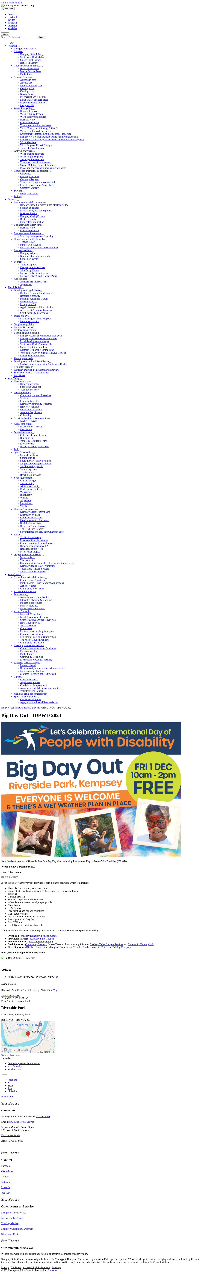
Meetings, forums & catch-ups (29, 645)
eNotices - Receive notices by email (38, 674)
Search (4, 37)
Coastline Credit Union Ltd (86, 947)
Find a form (26, 74)
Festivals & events (23, 432)
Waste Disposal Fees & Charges (36, 145)
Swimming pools (28, 469)
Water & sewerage (23, 151)
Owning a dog (27, 88)
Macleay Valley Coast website (35, 273)
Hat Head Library (29, 62)
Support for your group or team (35, 463)
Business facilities (23, 250)
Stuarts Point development (33, 571)
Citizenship (25, 415)
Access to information (25, 591)
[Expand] (19, 46)
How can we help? (29, 68)
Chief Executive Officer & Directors (38, 619)
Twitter (4, 1176)
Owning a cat (27, 91)
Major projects (27, 557)
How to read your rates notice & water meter (42, 668)
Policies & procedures (31, 602)
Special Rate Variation (25, 696)
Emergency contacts (30, 514)
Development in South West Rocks (31, 361)
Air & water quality (30, 486)
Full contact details (10, 1135)
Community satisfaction (32, 642)
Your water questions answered (35, 162)
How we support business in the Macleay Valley (44, 205)
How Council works (30, 622)
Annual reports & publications (35, 597)
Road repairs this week (31, 548)
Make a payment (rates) (32, 671)
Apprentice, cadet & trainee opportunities (40, 688)
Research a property (30, 295)
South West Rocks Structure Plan (36, 344)
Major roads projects (30, 551)
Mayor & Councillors (31, 614)
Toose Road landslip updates (34, 568)
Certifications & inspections (34, 313)
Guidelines (25, 173)
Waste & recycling (23, 108)
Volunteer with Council (31, 691)
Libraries (18, 51)
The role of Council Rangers (34, 639)
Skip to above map (10, 1055)
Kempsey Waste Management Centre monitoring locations (49, 136)
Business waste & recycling (27, 224)
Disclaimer (16, 1267)
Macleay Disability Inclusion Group (39, 935)
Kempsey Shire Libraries (13, 1212)
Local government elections (34, 617)
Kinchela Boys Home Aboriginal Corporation (49, 947)
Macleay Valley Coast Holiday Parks (38, 276)
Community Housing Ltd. (141, 944)
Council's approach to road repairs (37, 543)
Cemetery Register (29, 179)
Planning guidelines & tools (34, 298)
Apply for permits (23, 423)
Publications (20, 594)
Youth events (14, 1069)
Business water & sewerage (27, 233)
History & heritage (29, 406)
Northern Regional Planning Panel (37, 349)
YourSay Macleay (10, 1223)
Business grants (28, 219)
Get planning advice (24, 324)
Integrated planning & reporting (36, 600)
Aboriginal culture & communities (31, 418)
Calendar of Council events (33, 435)
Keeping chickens (29, 94)
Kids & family (15, 1066)
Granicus (52, 1270)
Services (18, 190)
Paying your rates (29, 193)
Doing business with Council (28, 239)
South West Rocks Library (33, 57)
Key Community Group (41, 941)
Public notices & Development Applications (42, 583)
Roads (17, 534)
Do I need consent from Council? (36, 293)
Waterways (25, 492)
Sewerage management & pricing (36, 236)
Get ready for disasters (31, 517)
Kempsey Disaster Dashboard (35, 511)
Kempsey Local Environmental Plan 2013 (41, 335)
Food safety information (32, 222)
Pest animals (26, 503)
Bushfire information (30, 523)
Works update (27, 560)
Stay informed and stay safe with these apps (42, 531)
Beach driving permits (31, 426)
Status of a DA (21, 315)
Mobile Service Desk (30, 71)
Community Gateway (36, 944)
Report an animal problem (33, 102)
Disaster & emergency (25, 509)
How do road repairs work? (34, 546)
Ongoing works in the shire (27, 554)
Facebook (6, 1166)
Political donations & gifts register (37, 631)
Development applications (27, 290)
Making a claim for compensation (30, 693)
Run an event (26, 438)
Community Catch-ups (31, 656)
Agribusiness (20, 278)
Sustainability (27, 483)
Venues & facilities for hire (33, 440)
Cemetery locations (29, 176)
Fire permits (26, 429)
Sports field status (29, 455)
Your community (22, 392)
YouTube (5, 1192)
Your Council (14, 574)
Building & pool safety (25, 327)
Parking (18, 196)
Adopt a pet (26, 82)
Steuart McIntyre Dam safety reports (38, 165)
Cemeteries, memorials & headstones (32, 170)
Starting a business (29, 207)
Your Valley (13, 378)
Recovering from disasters (33, 526)
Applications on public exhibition (36, 307)
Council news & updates (32, 580)
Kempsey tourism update (32, 267)
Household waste (28, 111)
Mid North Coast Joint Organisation (38, 637)
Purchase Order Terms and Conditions (39, 247)
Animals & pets (21, 77)
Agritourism (26, 284)
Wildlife (24, 497)
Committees (26, 628)
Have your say (21, 381)
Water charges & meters (32, 153)
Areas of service (28, 625)
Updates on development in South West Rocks (43, 364)
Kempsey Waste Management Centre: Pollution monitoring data (52, 139)
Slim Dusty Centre (29, 259)
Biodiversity (26, 494)
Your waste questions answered (35, 125)
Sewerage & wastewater (32, 159)
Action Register (28, 585)
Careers (17, 676)
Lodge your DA (28, 304)
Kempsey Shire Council (42, 938)
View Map (52, 990)
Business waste (27, 119)
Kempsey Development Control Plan (38, 338)
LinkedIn (5, 1187)
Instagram (6, 1182)
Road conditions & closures (34, 540)
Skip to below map (10, 995)
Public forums (27, 654)
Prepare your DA (28, 301)
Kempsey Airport (28, 253)
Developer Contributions (32, 355)
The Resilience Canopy (32, 529)
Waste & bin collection (31, 114)
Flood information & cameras (34, 520)
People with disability (31, 409)
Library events (27, 443)
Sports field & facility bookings (35, 460)
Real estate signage (23, 367)
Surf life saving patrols (31, 466)
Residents (12, 45)
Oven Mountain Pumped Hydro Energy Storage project (47, 563)
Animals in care (28, 79)
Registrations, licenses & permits (36, 210)
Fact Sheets (19, 375)
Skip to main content (11, 2)
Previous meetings (29, 651)
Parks (16, 449)
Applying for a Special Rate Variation (39, 702)
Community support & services (35, 395)
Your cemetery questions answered (37, 182)
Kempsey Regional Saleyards (35, 256)
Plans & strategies (29, 605)
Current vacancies (29, 679)
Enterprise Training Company (116, 947)
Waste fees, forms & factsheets (35, 131)
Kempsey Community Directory (36, 403)
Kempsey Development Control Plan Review (36, 369)
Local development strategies (34, 341)
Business (12, 199)
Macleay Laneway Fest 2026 (34, 446)
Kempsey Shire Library (32, 54)
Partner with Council (30, 244)
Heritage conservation (25, 330)
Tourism (18, 261)
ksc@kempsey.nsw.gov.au (21, 1121)
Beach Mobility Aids (30, 475)
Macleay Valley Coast (12, 1218)
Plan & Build (14, 287)
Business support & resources (28, 202)
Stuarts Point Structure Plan (34, 347)
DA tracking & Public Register (35, 318)
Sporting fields (27, 457)
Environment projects (31, 489)
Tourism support (28, 264)
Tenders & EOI (28, 241)
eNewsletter (7, 1171)
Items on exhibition (29, 321)
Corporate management (31, 634)
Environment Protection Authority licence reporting (45, 133)
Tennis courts (26, 472)
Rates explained (28, 665)
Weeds (23, 506)
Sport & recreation (23, 452)
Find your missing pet (31, 85)
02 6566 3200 (43, 1116)
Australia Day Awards (31, 412)
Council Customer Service (27, 65)
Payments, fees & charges (26, 662)
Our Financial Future (30, 699)
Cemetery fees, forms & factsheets (37, 185)
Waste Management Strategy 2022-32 (39, 128)
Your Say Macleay (29, 389)
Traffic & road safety (30, 537)
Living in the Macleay (25, 48)
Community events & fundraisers (24, 1063)
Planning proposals (23, 358)
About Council (21, 611)
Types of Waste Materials (32, 148)
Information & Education (32, 608)
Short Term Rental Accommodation (31, 372)
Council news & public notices (29, 577)
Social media (43, 1267)
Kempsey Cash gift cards (32, 216)
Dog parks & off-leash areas (34, 99)
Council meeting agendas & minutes (38, 648)
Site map (56, 1267)
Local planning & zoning (26, 332)
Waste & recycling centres (33, 116)
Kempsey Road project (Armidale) (37, 565)
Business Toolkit (28, 213)
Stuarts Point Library (30, 60)
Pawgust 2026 (27, 105)
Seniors (24, 398)
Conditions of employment (33, 685)
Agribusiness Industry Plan (33, 281)
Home (4, 707)
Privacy (5, 1267)
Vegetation (25, 500)
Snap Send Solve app (31, 386)
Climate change (28, 480)
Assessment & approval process (36, 310)
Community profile (29, 401)
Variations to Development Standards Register (43, 352)
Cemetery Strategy (29, 187)
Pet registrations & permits (33, 97)
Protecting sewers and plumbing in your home (43, 168)
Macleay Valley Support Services (106, 944)
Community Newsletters (32, 588)
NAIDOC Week (28, 421)
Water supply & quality (31, 156)
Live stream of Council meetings (36, 659)
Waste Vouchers (28, 142)
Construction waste (29, 122)
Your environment (23, 477)
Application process (30, 682)
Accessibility (29, 1267)
